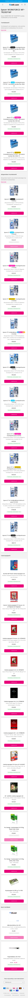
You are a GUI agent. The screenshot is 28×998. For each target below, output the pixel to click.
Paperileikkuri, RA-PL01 (14, 957)
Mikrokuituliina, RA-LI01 (14, 925)
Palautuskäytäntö (15, 995)
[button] (2, 4)
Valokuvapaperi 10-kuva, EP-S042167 (14, 764)
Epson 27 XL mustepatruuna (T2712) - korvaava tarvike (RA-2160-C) (14, 84)
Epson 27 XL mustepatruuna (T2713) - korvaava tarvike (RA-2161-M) (14, 119)
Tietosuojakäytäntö (14, 993)
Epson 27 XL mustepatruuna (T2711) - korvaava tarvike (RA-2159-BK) (14, 49)
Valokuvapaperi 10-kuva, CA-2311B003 (14, 638)
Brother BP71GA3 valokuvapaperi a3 (14, 573)
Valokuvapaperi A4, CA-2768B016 (14, 701)
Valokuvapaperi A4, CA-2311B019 (14, 670)
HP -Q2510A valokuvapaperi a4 (14, 796)
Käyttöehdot (22, 995)
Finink (8, 993)
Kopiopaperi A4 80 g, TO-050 (14, 890)
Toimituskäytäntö (7, 995)
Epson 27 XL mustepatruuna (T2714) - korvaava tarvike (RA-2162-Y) (14, 154)
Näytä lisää (3, 30)
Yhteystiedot (21, 993)
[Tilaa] (22, 982)
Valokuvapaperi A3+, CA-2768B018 (14, 733)
